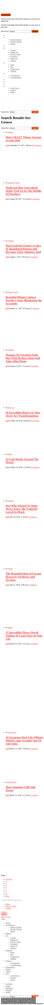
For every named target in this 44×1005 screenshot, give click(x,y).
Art (7, 48)
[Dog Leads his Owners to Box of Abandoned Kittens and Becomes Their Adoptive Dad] (24, 275)
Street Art (13, 59)
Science (13, 90)
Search (35, 31)
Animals (9, 63)
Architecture (10, 38)
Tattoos (13, 61)
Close (3, 919)
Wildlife (13, 71)
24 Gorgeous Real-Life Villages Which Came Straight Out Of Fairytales (24, 740)
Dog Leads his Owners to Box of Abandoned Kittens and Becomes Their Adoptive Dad (23, 248)
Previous (9, 879)
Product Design (16, 42)
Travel (15, 292)
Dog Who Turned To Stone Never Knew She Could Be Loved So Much (22, 509)
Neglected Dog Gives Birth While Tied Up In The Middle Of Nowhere (23, 191)
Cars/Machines (15, 78)
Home (8, 35)
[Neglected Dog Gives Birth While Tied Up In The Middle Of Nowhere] (24, 221)
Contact (8, 908)
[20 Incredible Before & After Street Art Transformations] (24, 438)
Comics (13, 50)
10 (7, 894)
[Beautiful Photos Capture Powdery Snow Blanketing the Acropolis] (24, 330)
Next (7, 896)
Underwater (14, 69)
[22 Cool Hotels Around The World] (24, 485)
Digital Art (14, 52)
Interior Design (15, 40)
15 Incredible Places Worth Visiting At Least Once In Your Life (24, 635)
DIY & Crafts (15, 54)
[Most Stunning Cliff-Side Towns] (24, 835)
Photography (10, 80)
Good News (14, 88)
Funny (12, 92)
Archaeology (15, 75)
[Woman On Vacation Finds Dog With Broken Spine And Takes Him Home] (24, 388)
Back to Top (5, 917)
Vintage (8, 73)
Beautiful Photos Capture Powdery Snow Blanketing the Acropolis (24, 300)
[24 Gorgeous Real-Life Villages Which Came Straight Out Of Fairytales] (24, 766)
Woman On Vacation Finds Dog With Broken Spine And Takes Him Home (23, 358)
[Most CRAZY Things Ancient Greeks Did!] (24, 165)
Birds (12, 65)
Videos (8, 84)
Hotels (12, 44)
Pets (11, 67)
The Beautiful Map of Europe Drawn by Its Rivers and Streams (23, 576)
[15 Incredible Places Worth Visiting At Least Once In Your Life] (24, 689)
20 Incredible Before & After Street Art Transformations (23, 414)
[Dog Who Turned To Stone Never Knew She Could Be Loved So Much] (24, 544)
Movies (8, 46)
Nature (8, 82)
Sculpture (13, 56)
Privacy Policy (11, 906)
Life (7, 86)
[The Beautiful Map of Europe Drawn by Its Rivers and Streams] (24, 607)
